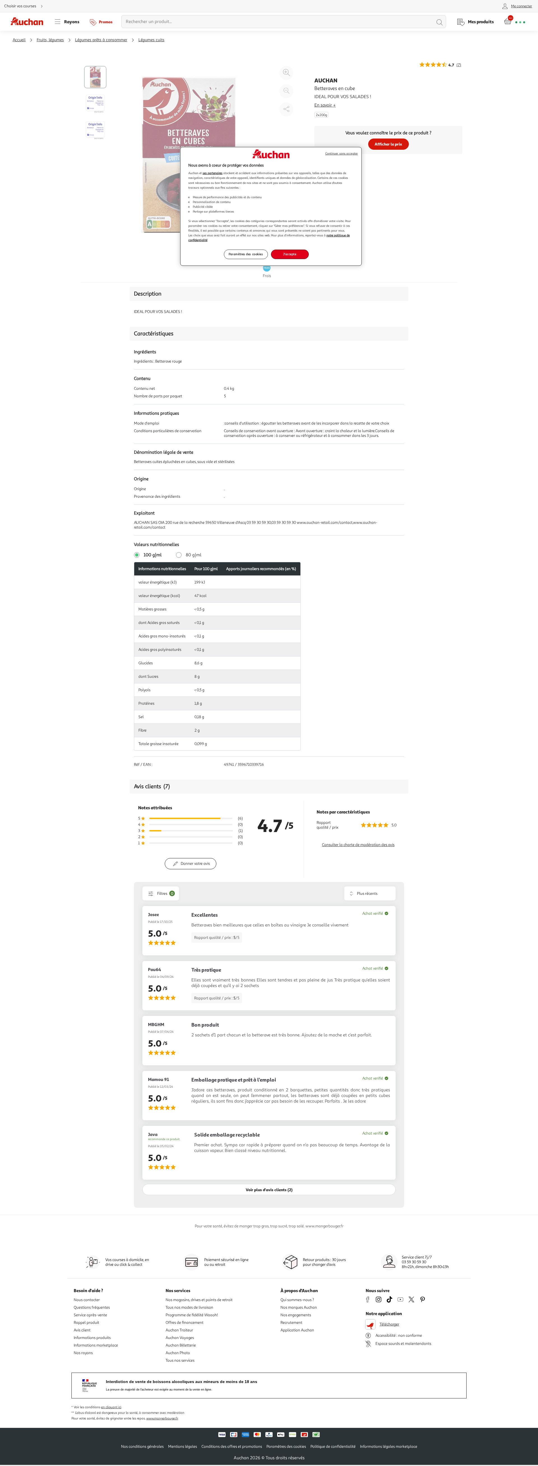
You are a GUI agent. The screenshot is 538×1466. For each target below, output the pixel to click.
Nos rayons (83, 1352)
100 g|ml (153, 555)
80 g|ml (193, 555)
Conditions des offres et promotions (231, 1446)
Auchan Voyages (180, 1337)
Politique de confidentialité (333, 1446)
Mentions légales (182, 1446)
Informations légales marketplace (388, 1446)
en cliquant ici (111, 1407)
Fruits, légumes (50, 40)
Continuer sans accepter (341, 153)
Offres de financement (184, 1322)
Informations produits (92, 1337)
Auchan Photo (178, 1352)
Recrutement (291, 1322)
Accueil (19, 40)
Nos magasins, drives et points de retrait (199, 1299)
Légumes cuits (151, 40)
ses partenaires (212, 173)
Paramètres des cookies (246, 254)
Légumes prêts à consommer (101, 40)
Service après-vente (90, 1315)
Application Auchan (297, 1330)
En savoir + (325, 105)
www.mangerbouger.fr (162, 1418)
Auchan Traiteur (179, 1330)
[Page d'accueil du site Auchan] (28, 22)
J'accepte (289, 254)
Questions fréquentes (92, 1307)
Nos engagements (295, 1315)
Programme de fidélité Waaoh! (192, 1315)
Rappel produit (86, 1322)
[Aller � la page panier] (515, 22)
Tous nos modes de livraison (189, 1307)
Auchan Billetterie (181, 1345)
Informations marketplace (96, 1345)
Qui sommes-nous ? (297, 1299)
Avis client (82, 1330)
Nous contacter (87, 1299)
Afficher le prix (388, 144)
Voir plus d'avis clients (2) (269, 1189)
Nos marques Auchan (298, 1307)
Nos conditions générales (142, 1446)
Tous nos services (180, 1360)
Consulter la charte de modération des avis (358, 844)
